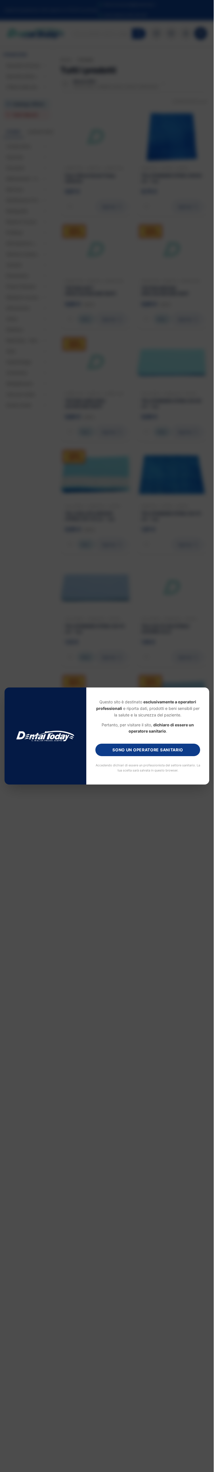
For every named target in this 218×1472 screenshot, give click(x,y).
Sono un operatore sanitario (147, 749)
